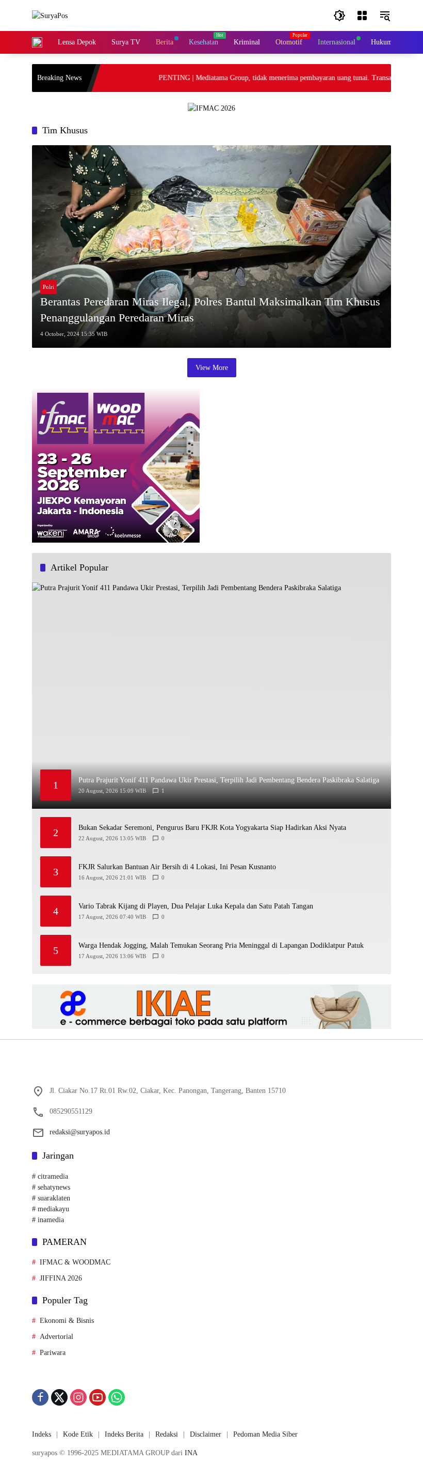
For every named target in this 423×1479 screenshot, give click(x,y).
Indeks (41, 1434)
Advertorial (56, 1337)
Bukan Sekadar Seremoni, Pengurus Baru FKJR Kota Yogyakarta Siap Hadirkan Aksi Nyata (212, 827)
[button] (339, 15)
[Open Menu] (362, 15)
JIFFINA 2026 (61, 1278)
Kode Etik (78, 1434)
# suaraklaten (51, 1198)
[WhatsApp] (116, 1397)
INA (191, 1453)
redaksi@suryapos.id (80, 1132)
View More (212, 368)
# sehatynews (51, 1187)
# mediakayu (50, 1209)
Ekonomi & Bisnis (67, 1320)
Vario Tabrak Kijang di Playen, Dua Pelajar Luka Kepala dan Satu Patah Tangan (195, 906)
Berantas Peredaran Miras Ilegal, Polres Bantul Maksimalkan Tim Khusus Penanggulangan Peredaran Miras (210, 309)
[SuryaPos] (50, 15)
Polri (48, 287)
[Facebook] (40, 1397)
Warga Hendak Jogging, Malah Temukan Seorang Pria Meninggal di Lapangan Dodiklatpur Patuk (221, 945)
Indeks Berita (124, 1434)
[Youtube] (97, 1397)
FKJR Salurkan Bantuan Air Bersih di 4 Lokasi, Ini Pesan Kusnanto (177, 867)
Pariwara (53, 1353)
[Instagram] (78, 1397)
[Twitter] (59, 1397)
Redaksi (166, 1434)
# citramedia (50, 1176)
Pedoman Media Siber (265, 1434)
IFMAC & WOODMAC (75, 1262)
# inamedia (48, 1220)
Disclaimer (205, 1434)
